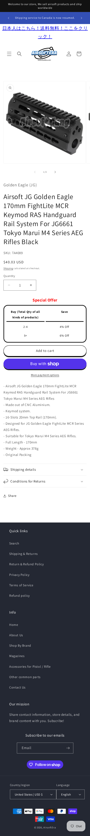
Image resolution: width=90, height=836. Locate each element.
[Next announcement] (81, 18)
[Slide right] (55, 172)
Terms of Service (21, 585)
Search (14, 543)
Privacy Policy (19, 575)
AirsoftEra (49, 827)
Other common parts (25, 677)
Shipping (8, 268)
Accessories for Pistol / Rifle (30, 666)
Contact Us (17, 687)
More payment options (45, 375)
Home (13, 625)
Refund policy (19, 595)
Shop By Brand (20, 645)
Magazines (16, 656)
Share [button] (12, 496)
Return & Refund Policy (26, 564)
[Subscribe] (68, 748)
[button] (9, 54)
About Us (16, 635)
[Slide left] (35, 172)
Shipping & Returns (23, 554)
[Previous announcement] (8, 18)
